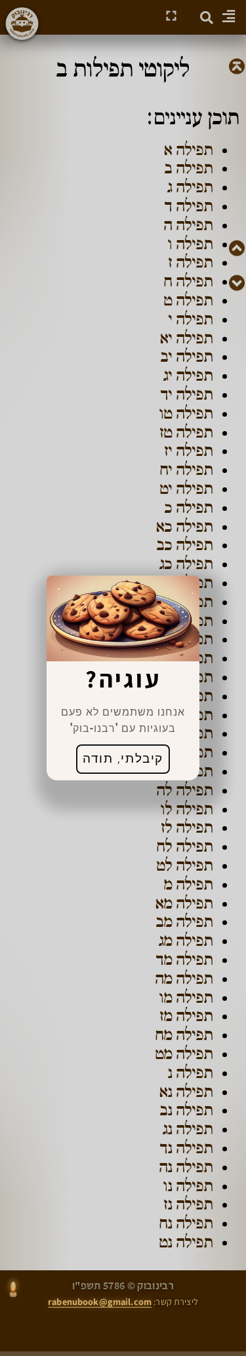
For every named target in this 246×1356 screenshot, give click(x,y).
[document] (123, 678)
